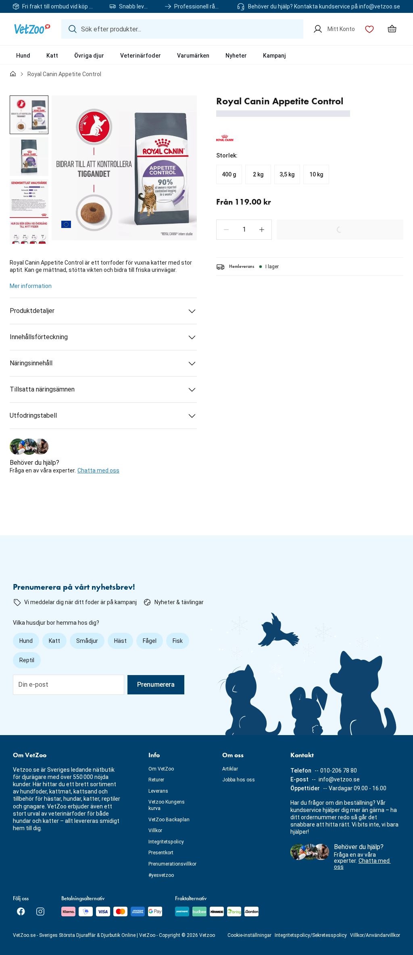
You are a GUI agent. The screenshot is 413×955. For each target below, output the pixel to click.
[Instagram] (40, 911)
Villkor (155, 830)
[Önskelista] (369, 29)
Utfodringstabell (33, 415)
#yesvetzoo (161, 875)
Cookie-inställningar (249, 935)
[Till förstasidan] (13, 74)
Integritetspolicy (166, 842)
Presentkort (160, 853)
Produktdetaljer (32, 311)
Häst (120, 641)
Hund (23, 55)
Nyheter (236, 55)
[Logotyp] (32, 29)
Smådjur (87, 641)
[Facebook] (21, 911)
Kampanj (274, 55)
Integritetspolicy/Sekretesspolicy (311, 935)
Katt (52, 55)
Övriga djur (89, 55)
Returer (156, 780)
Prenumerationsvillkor (172, 864)
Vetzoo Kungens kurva (166, 805)
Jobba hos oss (238, 780)
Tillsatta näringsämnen (42, 389)
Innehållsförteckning (39, 337)
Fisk (178, 641)
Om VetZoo (161, 769)
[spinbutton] (244, 229)
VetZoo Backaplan (169, 819)
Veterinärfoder (140, 55)
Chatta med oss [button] (98, 470)
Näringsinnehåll (31, 363)
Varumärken (193, 55)
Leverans (158, 791)
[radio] (229, 174)
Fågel (149, 641)
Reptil (26, 660)
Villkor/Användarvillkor (375, 935)
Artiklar (230, 769)
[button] (226, 229)
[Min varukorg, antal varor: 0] (392, 29)
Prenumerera (156, 684)
